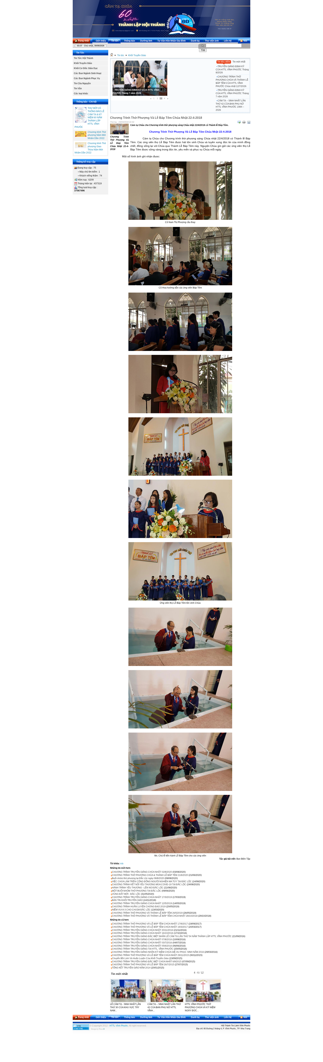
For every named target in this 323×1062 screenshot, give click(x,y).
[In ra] (243, 122)
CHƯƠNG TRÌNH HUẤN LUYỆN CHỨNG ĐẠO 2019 (139, 906)
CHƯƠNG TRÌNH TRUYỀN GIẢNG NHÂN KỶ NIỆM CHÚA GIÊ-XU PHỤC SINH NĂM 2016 (158, 952)
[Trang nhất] (111, 55)
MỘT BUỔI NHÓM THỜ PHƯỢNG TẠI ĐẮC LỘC (136, 891)
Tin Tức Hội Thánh (83, 58)
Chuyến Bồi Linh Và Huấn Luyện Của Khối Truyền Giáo (140, 958)
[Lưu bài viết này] (248, 122)
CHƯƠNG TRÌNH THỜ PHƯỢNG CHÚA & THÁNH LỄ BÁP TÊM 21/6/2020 (150, 875)
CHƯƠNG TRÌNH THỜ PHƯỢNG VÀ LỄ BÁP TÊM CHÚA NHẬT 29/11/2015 (150, 955)
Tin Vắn (78, 88)
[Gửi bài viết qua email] (239, 122)
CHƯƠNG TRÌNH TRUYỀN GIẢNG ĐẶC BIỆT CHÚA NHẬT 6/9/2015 (147, 961)
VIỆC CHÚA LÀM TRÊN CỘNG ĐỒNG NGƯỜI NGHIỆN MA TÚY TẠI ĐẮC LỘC (152, 881)
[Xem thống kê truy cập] (81, 1029)
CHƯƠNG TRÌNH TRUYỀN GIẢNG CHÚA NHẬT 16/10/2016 (142, 933)
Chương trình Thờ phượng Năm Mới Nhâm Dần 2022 (97, 135)
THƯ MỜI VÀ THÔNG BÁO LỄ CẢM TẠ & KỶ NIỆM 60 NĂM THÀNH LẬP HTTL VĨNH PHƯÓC (89, 117)
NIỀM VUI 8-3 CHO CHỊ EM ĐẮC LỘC (131, 909)
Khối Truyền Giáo (83, 63)
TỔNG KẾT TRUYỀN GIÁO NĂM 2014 (131, 967)
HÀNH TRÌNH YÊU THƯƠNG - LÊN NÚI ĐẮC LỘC (137, 887)
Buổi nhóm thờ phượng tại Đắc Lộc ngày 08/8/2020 (138, 878)
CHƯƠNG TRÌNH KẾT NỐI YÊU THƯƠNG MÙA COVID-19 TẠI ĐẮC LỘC (149, 884)
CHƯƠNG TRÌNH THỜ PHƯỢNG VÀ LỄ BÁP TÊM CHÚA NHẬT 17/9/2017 (150, 923)
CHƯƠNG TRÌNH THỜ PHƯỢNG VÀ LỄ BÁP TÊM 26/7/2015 (143, 964)
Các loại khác (81, 93)
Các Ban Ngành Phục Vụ (87, 78)
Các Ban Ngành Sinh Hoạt (87, 73)
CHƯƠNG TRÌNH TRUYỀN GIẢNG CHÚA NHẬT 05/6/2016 (142, 946)
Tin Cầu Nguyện (82, 83)
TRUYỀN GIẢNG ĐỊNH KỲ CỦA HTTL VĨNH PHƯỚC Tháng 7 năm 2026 (232, 93)
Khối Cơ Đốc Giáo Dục (86, 68)
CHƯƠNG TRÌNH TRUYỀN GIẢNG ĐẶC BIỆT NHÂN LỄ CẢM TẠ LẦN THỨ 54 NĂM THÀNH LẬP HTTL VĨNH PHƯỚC (172, 936)
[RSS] (244, 40)
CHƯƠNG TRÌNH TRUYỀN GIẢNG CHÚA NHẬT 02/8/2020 (142, 872)
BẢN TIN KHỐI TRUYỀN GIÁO (127, 900)
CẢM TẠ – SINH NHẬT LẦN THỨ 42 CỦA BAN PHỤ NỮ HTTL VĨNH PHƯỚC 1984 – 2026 (231, 105)
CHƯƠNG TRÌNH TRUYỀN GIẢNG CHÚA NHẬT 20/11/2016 (142, 930)
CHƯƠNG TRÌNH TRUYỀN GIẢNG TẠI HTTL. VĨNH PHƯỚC (142, 949)
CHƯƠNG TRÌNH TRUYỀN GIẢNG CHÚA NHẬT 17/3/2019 (142, 897)
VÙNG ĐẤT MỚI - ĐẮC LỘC (126, 894)
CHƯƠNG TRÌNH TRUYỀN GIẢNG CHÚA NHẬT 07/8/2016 (142, 939)
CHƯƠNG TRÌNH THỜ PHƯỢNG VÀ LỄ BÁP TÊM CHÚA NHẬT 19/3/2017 (150, 927)
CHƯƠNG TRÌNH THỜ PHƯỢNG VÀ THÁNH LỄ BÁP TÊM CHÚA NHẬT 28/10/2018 (155, 916)
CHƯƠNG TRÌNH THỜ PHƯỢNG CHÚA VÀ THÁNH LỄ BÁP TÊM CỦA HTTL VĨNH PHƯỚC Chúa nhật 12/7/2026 (232, 81)
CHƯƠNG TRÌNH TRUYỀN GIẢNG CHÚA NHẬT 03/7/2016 (142, 942)
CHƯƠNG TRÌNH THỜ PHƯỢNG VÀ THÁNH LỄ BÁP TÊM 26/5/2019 (147, 913)
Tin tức (120, 55)
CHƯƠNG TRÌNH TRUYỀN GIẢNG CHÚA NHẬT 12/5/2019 (142, 903)
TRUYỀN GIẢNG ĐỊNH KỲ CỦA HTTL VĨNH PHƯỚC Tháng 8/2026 (232, 69)
